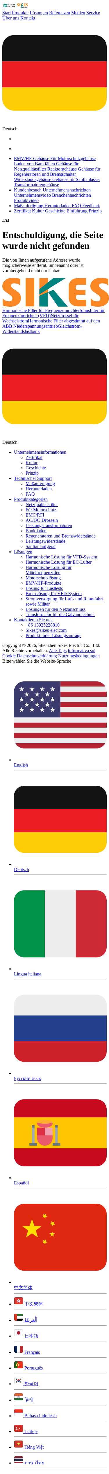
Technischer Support (33, 478)
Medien (78, 12)
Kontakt (27, 17)
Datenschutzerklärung (37, 655)
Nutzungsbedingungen (79, 655)
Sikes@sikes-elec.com (46, 630)
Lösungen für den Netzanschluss (55, 609)
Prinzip (32, 473)
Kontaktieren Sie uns (33, 619)
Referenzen (59, 12)
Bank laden (36, 530)
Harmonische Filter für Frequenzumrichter (41, 310)
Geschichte (36, 467)
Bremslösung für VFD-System (54, 593)
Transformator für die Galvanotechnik (60, 614)
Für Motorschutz (41, 509)
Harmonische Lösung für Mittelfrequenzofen (49, 570)
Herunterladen (39, 488)
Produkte (20, 12)
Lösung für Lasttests (44, 588)
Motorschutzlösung (43, 577)
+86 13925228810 (43, 624)
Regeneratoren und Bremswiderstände (61, 535)
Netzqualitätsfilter (42, 504)
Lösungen (39, 12)
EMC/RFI (35, 514)
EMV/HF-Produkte (43, 583)
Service (93, 12)
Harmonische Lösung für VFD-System (61, 556)
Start (6, 12)
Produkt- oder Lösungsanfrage (53, 635)
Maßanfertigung (40, 483)
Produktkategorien (31, 499)
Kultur (31, 462)
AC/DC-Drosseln (42, 520)
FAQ (30, 494)
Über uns (10, 17)
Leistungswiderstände (45, 541)
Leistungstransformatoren (49, 525)
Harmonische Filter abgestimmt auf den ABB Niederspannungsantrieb (51, 323)
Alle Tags (58, 650)
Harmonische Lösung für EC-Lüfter (59, 562)
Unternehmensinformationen (40, 452)
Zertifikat (34, 457)
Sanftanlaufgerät (41, 546)
